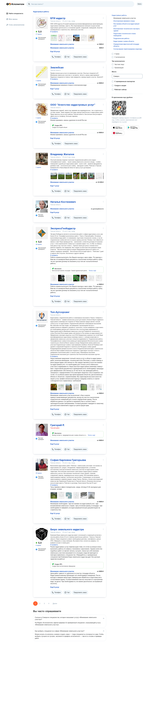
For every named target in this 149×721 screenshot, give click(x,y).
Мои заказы (13, 19)
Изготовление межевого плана (124, 21)
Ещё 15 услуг (55, 138)
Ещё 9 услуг (54, 444)
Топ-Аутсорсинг (60, 312)
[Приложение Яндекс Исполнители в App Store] (118, 127)
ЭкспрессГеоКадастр (63, 228)
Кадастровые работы (119, 15)
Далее (55, 603)
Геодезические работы (121, 38)
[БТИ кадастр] (42, 23)
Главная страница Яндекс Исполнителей (15, 4)
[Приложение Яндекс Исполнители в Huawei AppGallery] (118, 133)
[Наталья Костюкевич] (42, 206)
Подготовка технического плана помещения (124, 34)
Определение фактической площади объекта (126, 45)
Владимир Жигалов (62, 154)
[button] (56, 57)
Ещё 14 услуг (55, 296)
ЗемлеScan (57, 67)
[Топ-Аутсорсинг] (42, 317)
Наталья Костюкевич (63, 201)
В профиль (54, 31)
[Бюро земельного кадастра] (42, 534)
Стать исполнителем (16, 25)
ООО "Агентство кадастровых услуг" (72, 104)
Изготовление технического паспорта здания (126, 30)
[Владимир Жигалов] (42, 159)
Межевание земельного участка (62, 44)
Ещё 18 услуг (55, 51)
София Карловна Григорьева (68, 460)
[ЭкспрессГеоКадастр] (42, 233)
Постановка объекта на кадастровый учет (126, 25)
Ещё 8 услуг (54, 212)
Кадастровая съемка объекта (123, 41)
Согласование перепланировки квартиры (127, 49)
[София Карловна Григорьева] (42, 465)
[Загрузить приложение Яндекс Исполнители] (127, 108)
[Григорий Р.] (42, 430)
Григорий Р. (57, 425)
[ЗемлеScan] (42, 72)
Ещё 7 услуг (54, 89)
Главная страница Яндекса (7, 4)
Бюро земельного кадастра (67, 529)
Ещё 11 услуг (55, 513)
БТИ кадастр (57, 18)
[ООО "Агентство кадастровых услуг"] (42, 109)
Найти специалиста (16, 13)
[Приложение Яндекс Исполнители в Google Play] (133, 127)
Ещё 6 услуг (54, 587)
